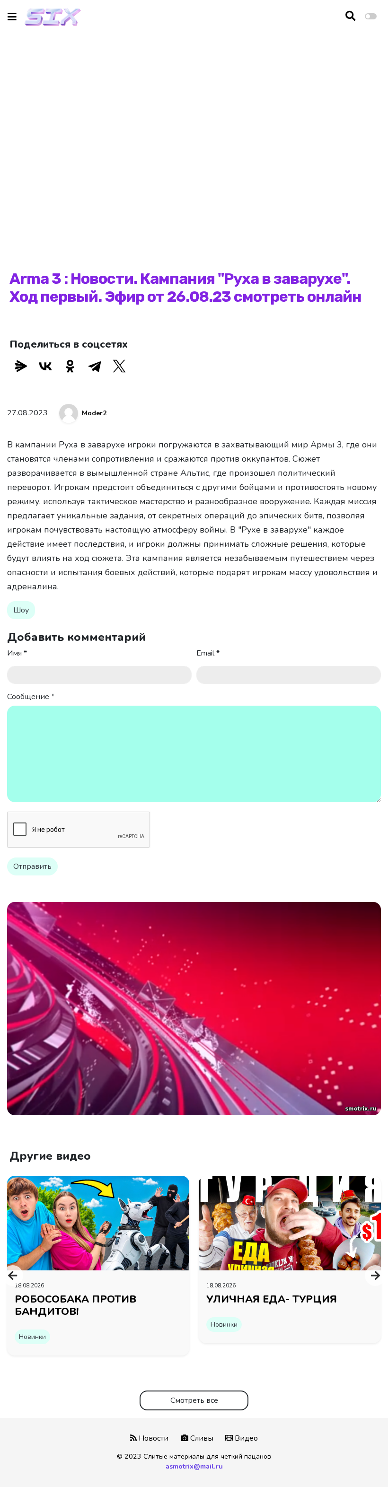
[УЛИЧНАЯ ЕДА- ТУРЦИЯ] (290, 1222)
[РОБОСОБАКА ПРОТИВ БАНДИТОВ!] (98, 1222)
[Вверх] (360, 1462)
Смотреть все (194, 1400)
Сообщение (30, 696)
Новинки (32, 1336)
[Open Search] (350, 16)
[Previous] (12, 1275)
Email (208, 653)
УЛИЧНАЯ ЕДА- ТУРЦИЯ (271, 1299)
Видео (245, 1438)
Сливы (200, 1438)
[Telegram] (94, 366)
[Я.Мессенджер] (20, 366)
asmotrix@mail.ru (194, 1466)
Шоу (21, 610)
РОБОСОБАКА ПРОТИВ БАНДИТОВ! (75, 1305)
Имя (17, 653)
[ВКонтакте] (45, 366)
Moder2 (94, 413)
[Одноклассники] (70, 366)
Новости (152, 1438)
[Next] (375, 1275)
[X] (119, 366)
